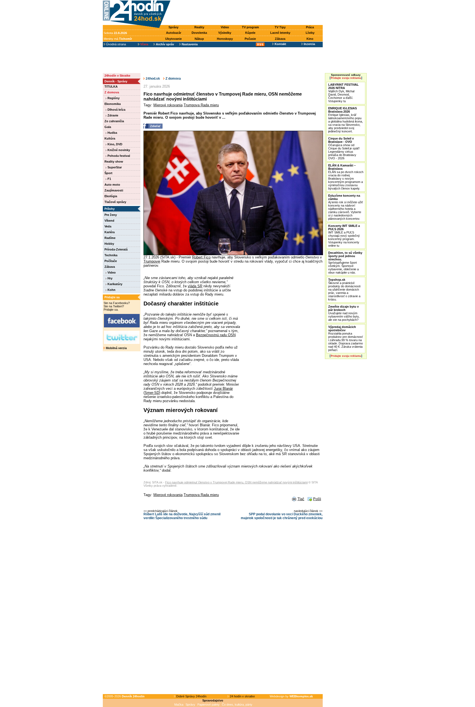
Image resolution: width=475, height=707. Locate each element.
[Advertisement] (248, 13)
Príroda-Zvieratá (116, 249)
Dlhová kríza (116, 109)
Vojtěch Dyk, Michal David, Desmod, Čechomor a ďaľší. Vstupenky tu (343, 93)
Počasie (250, 38)
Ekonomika (112, 103)
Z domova (111, 92)
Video (225, 27)
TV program (250, 27)
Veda (107, 226)
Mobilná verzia (116, 348)
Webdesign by (291, 696)
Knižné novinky (118, 150)
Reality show (113, 161)
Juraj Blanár (223, 388)
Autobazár (173, 32)
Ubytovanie (173, 38)
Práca (310, 27)
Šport (108, 173)
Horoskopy (225, 38)
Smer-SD (152, 393)
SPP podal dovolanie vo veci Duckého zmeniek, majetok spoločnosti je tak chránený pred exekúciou (281, 516)
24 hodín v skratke (242, 696)
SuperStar (114, 167)
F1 (109, 178)
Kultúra (109, 138)
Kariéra (109, 232)
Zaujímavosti (113, 190)
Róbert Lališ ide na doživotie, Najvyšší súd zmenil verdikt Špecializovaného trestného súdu (181, 516)
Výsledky (224, 32)
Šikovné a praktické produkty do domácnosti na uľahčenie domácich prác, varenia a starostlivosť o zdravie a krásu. (344, 289)
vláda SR (195, 286)
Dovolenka (199, 32)
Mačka (178, 704)
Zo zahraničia (114, 121)
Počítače (110, 261)
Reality (199, 27)
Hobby (109, 243)
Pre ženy (110, 214)
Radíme (109, 238)
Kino (309, 38)
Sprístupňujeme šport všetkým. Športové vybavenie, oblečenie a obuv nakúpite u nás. (345, 262)
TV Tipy (280, 27)
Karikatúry (114, 284)
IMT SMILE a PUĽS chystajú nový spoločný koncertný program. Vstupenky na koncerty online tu (344, 235)
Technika (110, 255)
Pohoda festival (118, 155)
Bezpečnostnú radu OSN (216, 335)
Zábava (280, 38)
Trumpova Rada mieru (201, 105)
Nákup (199, 38)
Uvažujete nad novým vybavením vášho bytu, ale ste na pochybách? (344, 313)
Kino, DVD (114, 144)
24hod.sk (152, 78)
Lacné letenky (280, 32)
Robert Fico (201, 257)
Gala (107, 127)
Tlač (300, 499)
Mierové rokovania (168, 105)
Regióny (113, 98)
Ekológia (110, 196)
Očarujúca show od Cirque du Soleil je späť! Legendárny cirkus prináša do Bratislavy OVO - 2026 (344, 148)
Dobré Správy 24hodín (190, 696)
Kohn (111, 289)
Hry (109, 278)
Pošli (317, 499)
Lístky (310, 32)
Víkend (109, 220)
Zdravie (112, 115)
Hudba (112, 132)
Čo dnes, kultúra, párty (237, 704)
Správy (173, 27)
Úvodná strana (115, 44)
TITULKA (111, 86)
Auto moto (112, 184)
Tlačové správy (115, 202)
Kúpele (250, 32)
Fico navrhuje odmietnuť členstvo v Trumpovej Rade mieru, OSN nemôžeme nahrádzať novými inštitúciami (236, 482)
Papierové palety (208, 704)
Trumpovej (151, 261)
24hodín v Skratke (117, 75)
